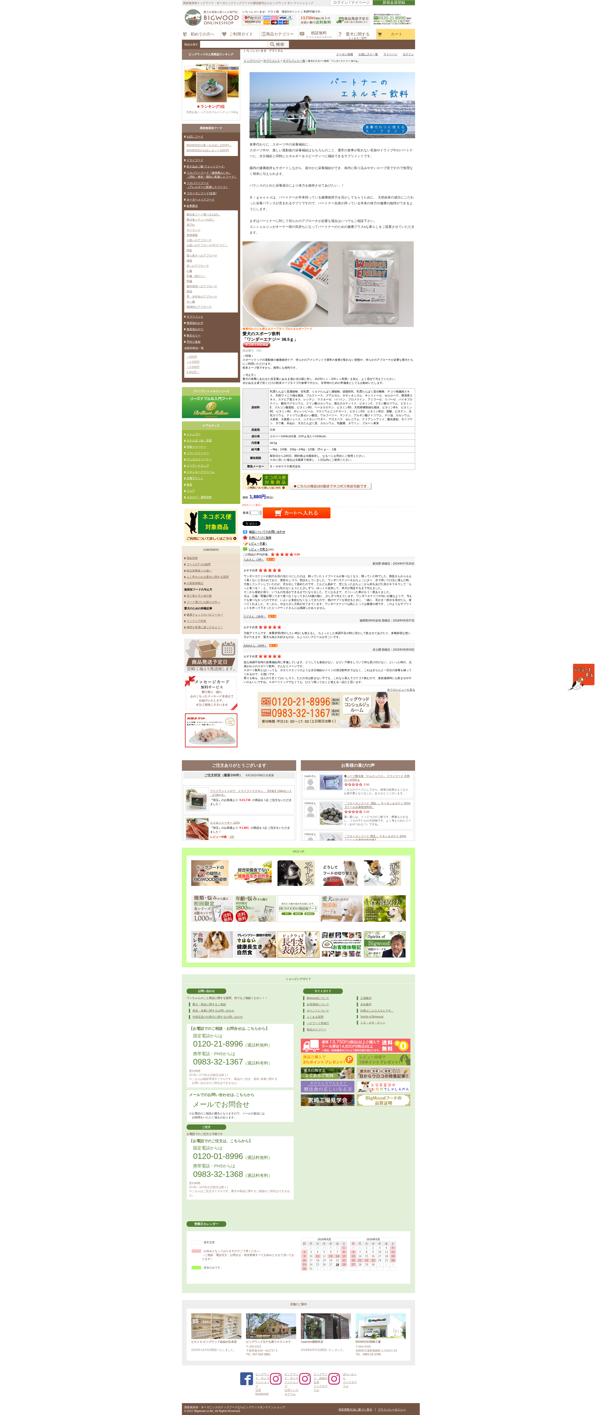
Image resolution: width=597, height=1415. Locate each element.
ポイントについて (318, 1010)
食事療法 (192, 206)
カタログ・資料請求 (199, 497)
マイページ (390, 54)
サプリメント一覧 (294, 60)
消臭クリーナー (196, 446)
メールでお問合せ (221, 1104)
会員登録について (318, 1004)
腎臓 (189, 281)
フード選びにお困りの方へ (203, 602)
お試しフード (195, 136)
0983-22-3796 (372, 1354)
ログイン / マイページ (351, 2)
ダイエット (194, 230)
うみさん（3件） (253, 559)
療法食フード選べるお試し (203, 214)
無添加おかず (195, 323)
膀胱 (189, 291)
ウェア (191, 490)
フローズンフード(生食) (201, 193)
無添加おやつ (195, 329)
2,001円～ (193, 372)
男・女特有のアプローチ (202, 296)
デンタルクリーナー (199, 459)
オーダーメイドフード (201, 199)
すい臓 (191, 301)
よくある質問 (315, 1017)
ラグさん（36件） (254, 616)
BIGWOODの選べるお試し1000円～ (209, 145)
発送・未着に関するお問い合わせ (213, 1010)
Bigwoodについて (318, 998)
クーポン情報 (344, 54)
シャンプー (194, 434)
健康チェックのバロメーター (205, 614)
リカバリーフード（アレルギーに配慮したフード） (208, 185)
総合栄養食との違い (199, 570)
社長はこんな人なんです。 (377, 1010)
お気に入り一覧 (368, 54)
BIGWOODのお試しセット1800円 (208, 150)
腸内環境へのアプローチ (202, 286)
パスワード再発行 (318, 1023)
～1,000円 (193, 362)
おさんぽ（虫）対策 (199, 440)
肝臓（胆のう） (196, 276)
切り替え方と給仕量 (199, 595)
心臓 (189, 271)
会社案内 (365, 1004)
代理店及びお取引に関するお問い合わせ (217, 1017)
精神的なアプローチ (199, 307)
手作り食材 (194, 341)
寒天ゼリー (194, 335)
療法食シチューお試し (201, 219)
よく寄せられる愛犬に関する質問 (208, 577)
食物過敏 (192, 235)
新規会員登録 (394, 2)
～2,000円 (193, 367)
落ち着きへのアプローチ (202, 255)
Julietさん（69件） (255, 645)
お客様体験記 (195, 583)
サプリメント (195, 316)
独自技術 (192, 558)
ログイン (408, 54)
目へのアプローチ (198, 265)
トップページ (252, 60)
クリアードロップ (198, 465)
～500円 (192, 356)
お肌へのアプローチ (199, 240)
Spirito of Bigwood (371, 1016)
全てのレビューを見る (401, 689)
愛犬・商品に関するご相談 (209, 1004)
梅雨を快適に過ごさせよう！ (205, 627)
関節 (189, 250)
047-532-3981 (261, 1354)
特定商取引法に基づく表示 (355, 1409)
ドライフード (195, 160)
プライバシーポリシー (392, 1409)
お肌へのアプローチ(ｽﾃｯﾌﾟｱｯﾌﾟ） (207, 245)
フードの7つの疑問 (199, 564)
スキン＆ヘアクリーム (201, 472)
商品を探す (191, 44)
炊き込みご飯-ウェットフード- (206, 166)
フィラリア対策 (196, 621)
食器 (189, 484)
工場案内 (365, 998)
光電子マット (195, 478)
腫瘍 (189, 260)
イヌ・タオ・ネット (372, 1022)
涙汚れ (191, 224)
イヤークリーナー (198, 453)
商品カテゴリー (316, 1029)
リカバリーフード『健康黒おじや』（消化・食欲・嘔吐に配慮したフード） (212, 174)
